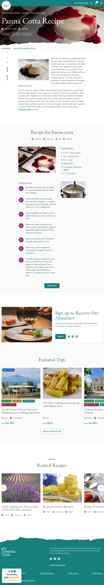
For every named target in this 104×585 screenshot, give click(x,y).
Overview (6, 48)
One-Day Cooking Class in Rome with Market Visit (61, 404)
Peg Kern (25, 29)
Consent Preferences (57, 565)
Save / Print (52, 286)
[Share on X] (7, 57)
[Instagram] (76, 336)
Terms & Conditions (46, 573)
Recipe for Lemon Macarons (58, 506)
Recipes (25, 13)
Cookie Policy (97, 573)
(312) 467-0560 (82, 3)
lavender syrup (24, 109)
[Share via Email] (7, 62)
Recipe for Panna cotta (25, 48)
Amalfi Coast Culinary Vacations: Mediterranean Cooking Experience (21, 410)
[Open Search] (92, 3)
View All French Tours (52, 431)
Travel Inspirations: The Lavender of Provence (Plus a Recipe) (20, 508)
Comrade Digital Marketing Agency (22, 581)
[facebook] (69, 336)
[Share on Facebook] (7, 52)
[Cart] (96, 3)
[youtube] (73, 336)
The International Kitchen (11, 13)
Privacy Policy (73, 573)
